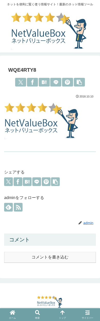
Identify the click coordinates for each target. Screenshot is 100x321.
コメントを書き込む (50, 257)
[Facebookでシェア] (32, 82)
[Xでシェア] (20, 82)
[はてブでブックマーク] (44, 82)
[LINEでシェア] (55, 82)
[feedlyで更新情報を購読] (8, 207)
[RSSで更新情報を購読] (18, 207)
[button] (79, 82)
